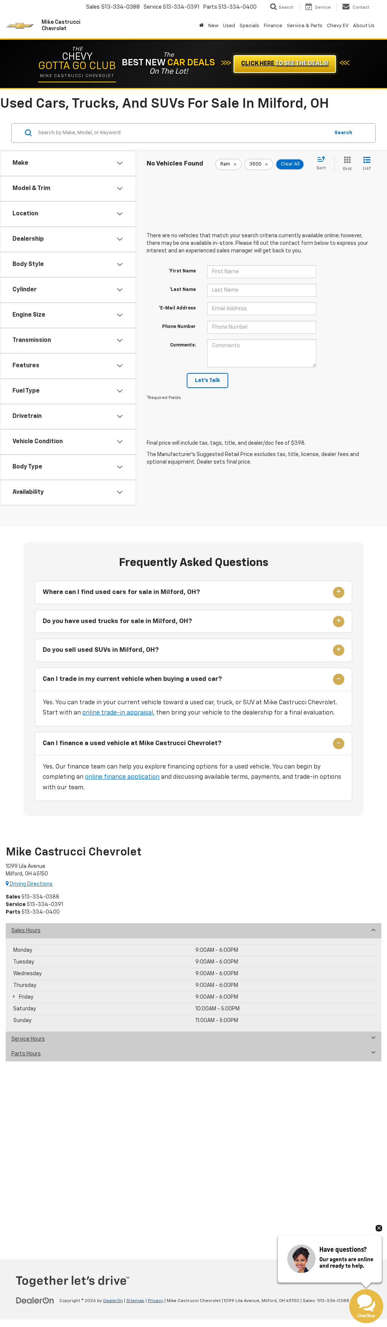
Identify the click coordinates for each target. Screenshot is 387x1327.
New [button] (213, 25)
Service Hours (28, 1039)
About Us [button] (364, 25)
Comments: (183, 345)
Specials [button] (249, 25)
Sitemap (135, 1301)
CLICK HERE (284, 64)
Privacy (155, 1301)
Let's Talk (207, 380)
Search (343, 132)
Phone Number (179, 327)
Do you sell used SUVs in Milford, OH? (101, 650)
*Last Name (182, 290)
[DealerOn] (35, 1300)
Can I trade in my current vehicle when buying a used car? (132, 679)
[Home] (201, 26)
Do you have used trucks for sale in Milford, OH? (117, 621)
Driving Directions (31, 884)
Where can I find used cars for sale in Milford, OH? (121, 592)
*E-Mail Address (177, 308)
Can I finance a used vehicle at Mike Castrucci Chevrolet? (132, 743)
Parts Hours (26, 1053)
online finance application (122, 777)
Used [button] (229, 25)
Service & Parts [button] (304, 25)
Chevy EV (337, 25)
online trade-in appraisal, (118, 713)
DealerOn (113, 1301)
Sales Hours (25, 930)
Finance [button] (273, 25)
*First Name (182, 271)
